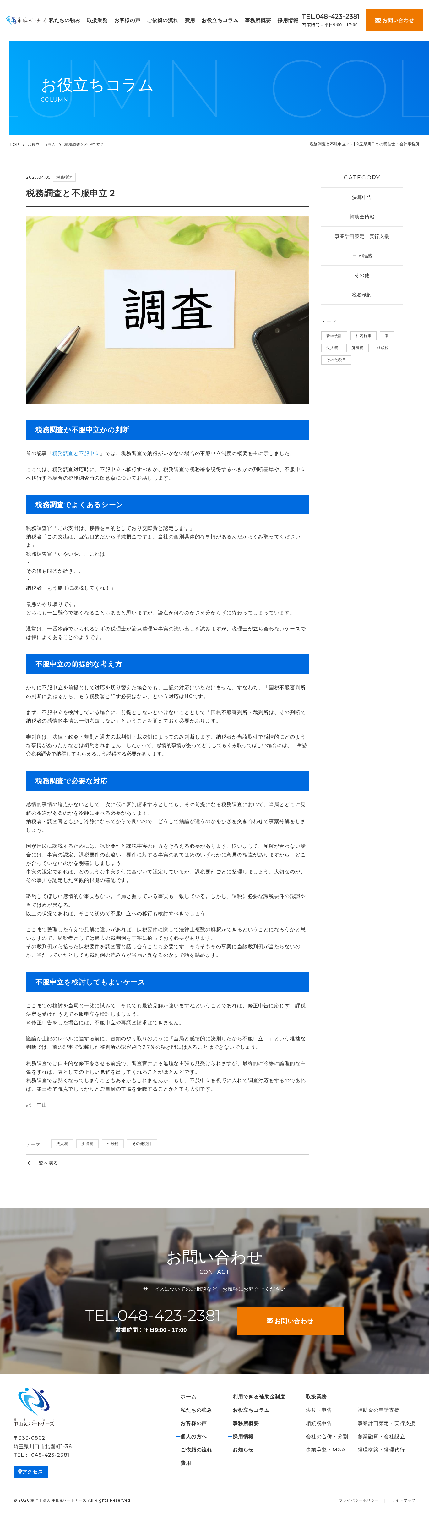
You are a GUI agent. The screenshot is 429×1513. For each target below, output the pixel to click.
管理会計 (334, 335)
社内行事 (364, 335)
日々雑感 (362, 256)
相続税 (113, 1143)
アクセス (32, 1472)
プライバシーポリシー (359, 1500)
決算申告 (362, 197)
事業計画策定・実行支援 (362, 236)
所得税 (87, 1143)
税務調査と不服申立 (76, 453)
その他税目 (142, 1143)
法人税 (62, 1143)
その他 (362, 275)
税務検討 (362, 295)
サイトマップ (404, 1500)
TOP (14, 144)
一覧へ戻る (46, 1163)
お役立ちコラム (42, 144)
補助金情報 (362, 217)
